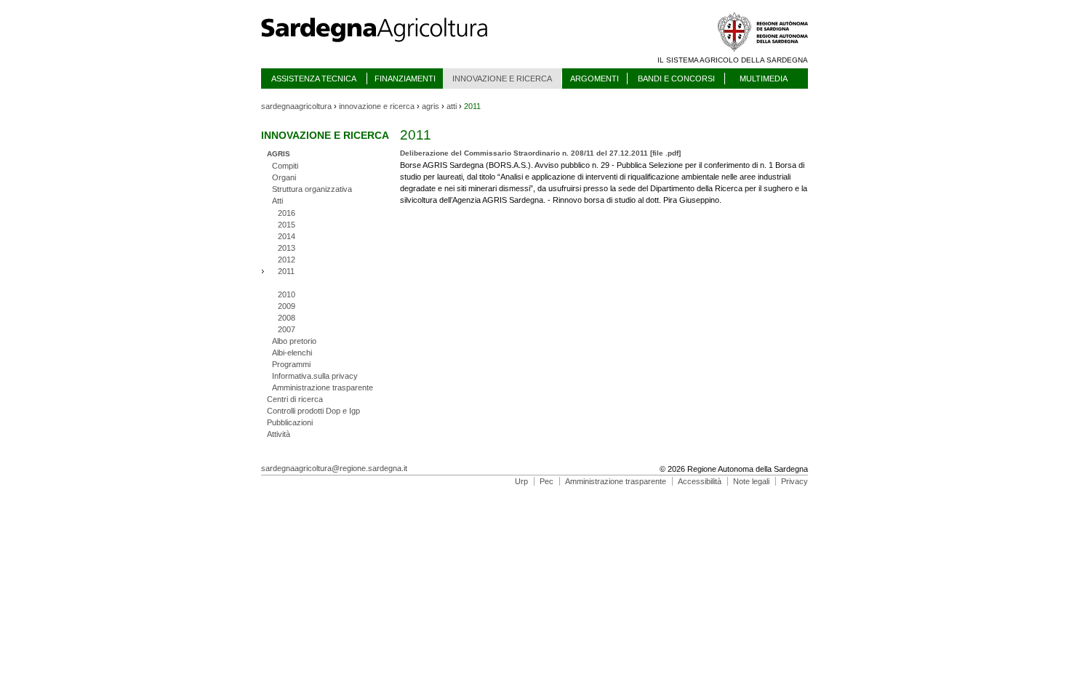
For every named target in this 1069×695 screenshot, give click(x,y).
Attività (278, 434)
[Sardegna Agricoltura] (388, 47)
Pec (546, 481)
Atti (277, 200)
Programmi (291, 364)
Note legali (751, 481)
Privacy (794, 481)
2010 (286, 294)
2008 (286, 317)
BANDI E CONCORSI (676, 78)
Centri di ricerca (295, 399)
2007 (286, 329)
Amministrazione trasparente (322, 387)
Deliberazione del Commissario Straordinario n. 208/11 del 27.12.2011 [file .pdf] (540, 153)
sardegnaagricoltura (296, 106)
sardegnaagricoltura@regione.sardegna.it (334, 468)
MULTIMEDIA (764, 78)
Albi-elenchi (292, 352)
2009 (286, 306)
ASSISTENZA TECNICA (313, 78)
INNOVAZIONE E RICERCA (502, 78)
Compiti (285, 165)
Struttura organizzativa (312, 189)
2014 (286, 236)
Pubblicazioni (290, 422)
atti (452, 106)
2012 (286, 259)
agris (430, 106)
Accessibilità (699, 481)
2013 (286, 248)
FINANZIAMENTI (405, 78)
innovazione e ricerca (377, 106)
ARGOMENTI (594, 78)
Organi (284, 177)
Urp (521, 481)
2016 (286, 213)
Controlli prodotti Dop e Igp (313, 410)
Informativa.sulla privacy (315, 375)
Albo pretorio (294, 341)
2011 (286, 271)
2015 (286, 224)
